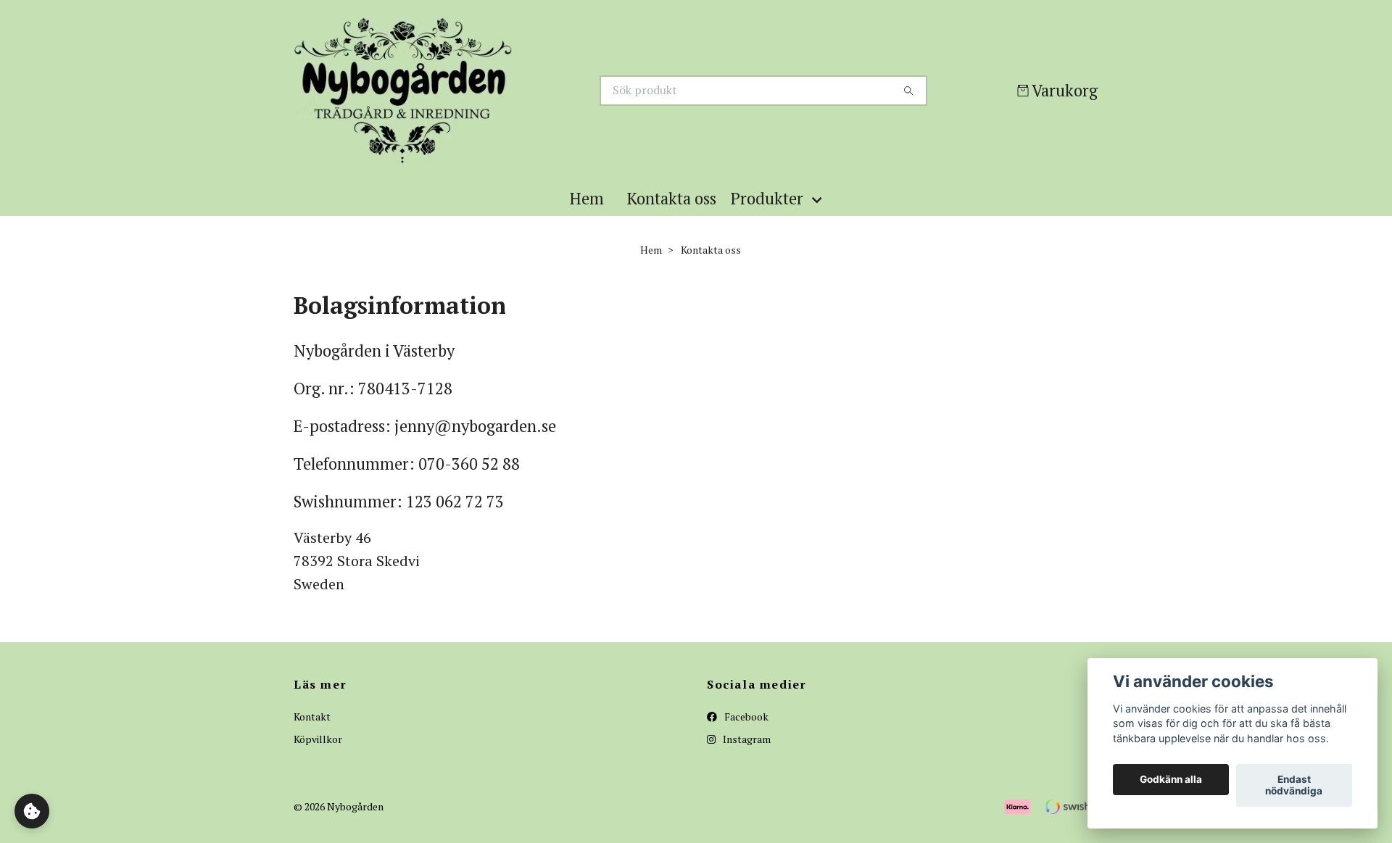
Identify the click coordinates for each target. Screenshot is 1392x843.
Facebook (745, 737)
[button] (820, 218)
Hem (587, 218)
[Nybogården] (495, 101)
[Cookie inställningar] (31, 811)
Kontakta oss (671, 218)
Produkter (767, 218)
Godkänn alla (1171, 780)
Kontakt (312, 737)
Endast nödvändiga (1293, 785)
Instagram (746, 758)
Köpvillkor (318, 758)
